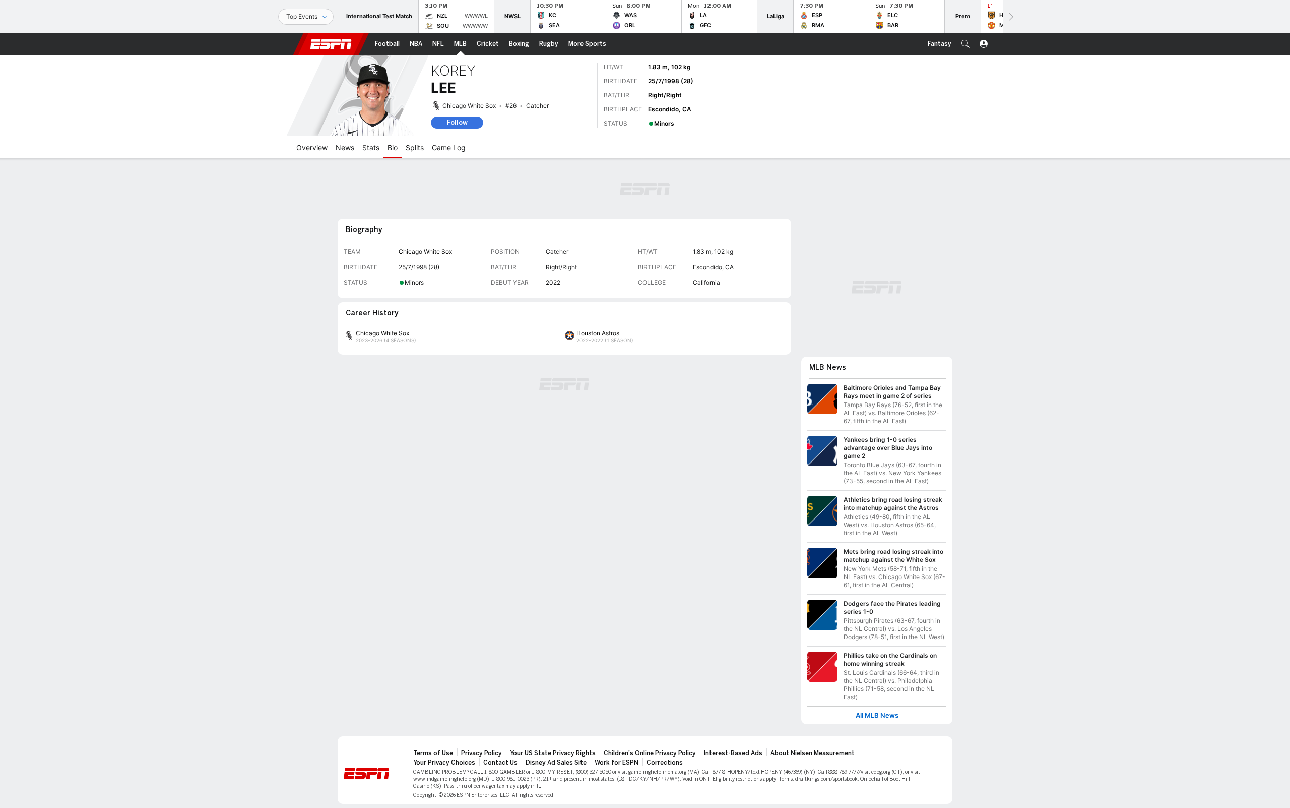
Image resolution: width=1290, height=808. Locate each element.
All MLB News (877, 715)
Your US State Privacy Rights (553, 753)
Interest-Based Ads (733, 753)
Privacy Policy (481, 753)
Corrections (665, 762)
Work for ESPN (616, 762)
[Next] (1010, 16)
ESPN (331, 44)
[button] (965, 44)
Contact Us (500, 762)
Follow (457, 122)
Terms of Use (433, 753)
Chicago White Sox (469, 105)
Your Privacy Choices (444, 762)
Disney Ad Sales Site (556, 762)
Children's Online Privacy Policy (650, 753)
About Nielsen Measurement (812, 753)
